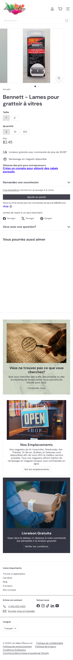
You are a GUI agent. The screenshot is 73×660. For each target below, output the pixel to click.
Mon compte (9, 589)
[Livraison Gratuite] (36, 504)
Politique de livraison (45, 646)
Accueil (6, 89)
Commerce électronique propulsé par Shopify (26, 653)
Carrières (7, 577)
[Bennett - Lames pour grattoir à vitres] (21, 271)
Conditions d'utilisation (14, 649)
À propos (7, 585)
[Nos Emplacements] (36, 420)
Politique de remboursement (17, 646)
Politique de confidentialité (49, 643)
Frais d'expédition (11, 190)
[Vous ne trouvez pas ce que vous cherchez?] (36, 343)
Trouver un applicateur (14, 573)
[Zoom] (59, 78)
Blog (5, 581)
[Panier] (60, 9)
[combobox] (36, 20)
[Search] (66, 20)
